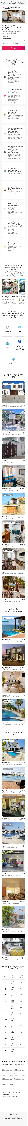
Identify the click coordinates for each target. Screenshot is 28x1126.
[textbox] (7, 43)
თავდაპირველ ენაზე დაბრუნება (16, 3)
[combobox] (13, 38)
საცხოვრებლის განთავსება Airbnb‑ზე (12, 7)
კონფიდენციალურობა (10, 1118)
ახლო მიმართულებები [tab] (7, 1064)
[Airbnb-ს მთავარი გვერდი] (3, 8)
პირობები (19, 1118)
